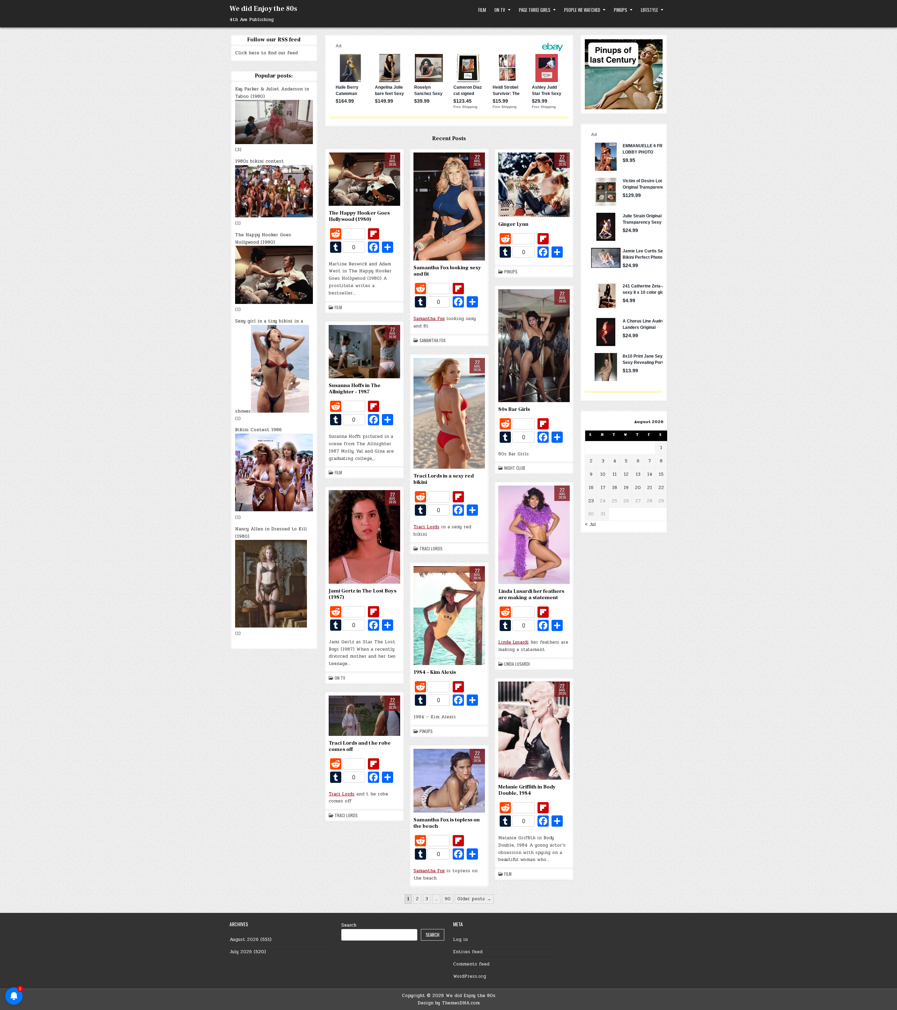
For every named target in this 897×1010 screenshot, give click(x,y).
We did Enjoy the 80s (263, 8)
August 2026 (244, 939)
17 (603, 487)
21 (649, 487)
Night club (514, 468)
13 (638, 474)
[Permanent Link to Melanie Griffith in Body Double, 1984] (534, 731)
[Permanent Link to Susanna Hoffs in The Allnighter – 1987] (364, 352)
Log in (460, 939)
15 (661, 474)
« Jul (590, 524)
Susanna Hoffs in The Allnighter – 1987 (355, 388)
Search (348, 925)
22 (661, 487)
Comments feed (471, 964)
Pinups (620, 9)
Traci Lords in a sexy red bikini (443, 479)
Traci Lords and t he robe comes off (360, 746)
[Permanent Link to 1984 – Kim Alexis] (449, 615)
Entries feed (467, 951)
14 (649, 474)
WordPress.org (469, 976)
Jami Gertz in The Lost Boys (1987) (362, 594)
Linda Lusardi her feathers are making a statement (531, 594)
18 (614, 487)
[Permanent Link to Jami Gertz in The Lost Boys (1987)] (364, 536)
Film (482, 9)
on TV (499, 9)
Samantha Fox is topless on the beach (446, 822)
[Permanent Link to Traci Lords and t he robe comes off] (364, 716)
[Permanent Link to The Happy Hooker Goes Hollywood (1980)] (364, 179)
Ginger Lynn (513, 224)
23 (591, 500)
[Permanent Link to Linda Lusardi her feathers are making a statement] (534, 535)
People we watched (582, 9)
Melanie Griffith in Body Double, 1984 (527, 790)
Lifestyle (649, 9)
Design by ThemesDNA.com (449, 1002)
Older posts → (474, 898)
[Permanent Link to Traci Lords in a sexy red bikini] (449, 413)
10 (602, 474)
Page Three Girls (534, 9)
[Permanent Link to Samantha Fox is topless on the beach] (449, 780)
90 (448, 898)
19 (626, 487)
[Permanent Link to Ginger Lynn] (534, 184)
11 (614, 474)
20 (638, 487)
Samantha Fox (429, 318)
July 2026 (241, 951)
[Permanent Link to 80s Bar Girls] (534, 345)
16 (591, 487)
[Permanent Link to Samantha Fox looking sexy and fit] (449, 206)
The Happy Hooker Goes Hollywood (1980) (359, 216)
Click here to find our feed (266, 52)
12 (626, 474)
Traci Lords (426, 526)
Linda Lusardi (513, 642)
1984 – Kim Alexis (434, 672)
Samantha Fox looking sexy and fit (447, 270)
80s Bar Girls (514, 409)
